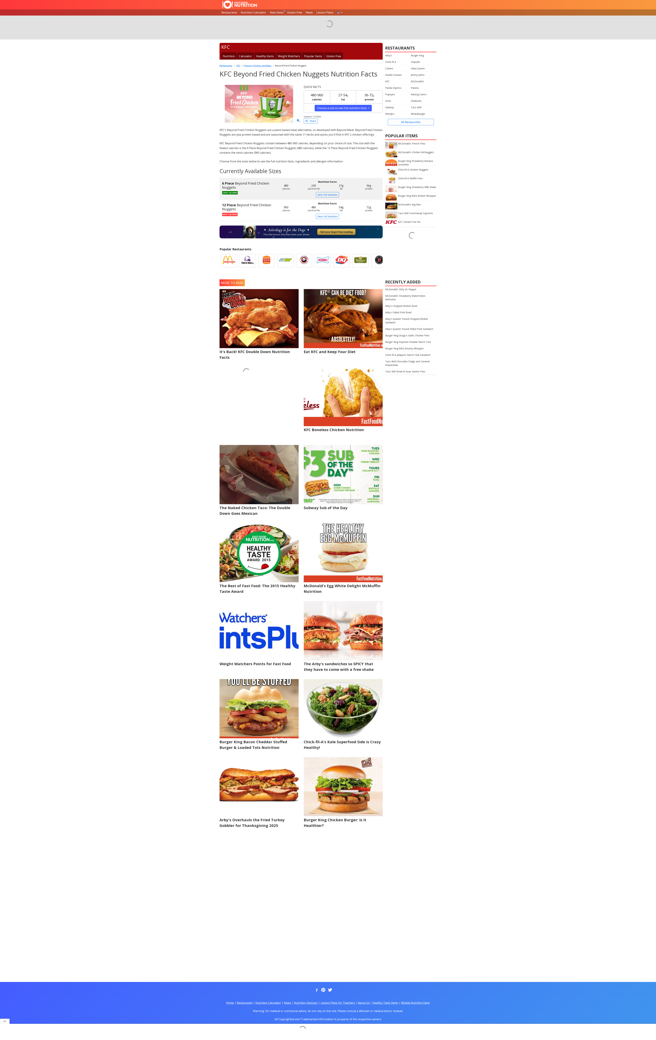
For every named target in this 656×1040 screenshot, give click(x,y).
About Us (364, 1003)
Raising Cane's (419, 94)
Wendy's (389, 113)
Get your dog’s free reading (336, 231)
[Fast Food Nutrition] (240, 5)
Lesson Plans (324, 12)
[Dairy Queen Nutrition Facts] (342, 260)
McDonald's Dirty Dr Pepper (400, 289)
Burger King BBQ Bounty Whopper (404, 348)
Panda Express (393, 87)
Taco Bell (416, 107)
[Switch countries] (339, 12)
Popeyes (390, 94)
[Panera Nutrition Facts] (360, 260)
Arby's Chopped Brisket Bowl (401, 306)
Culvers (389, 68)
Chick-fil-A (390, 62)
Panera (415, 87)
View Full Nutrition (327, 194)
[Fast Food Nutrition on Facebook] (316, 990)
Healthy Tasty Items (385, 1003)
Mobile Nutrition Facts (415, 1003)
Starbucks (416, 100)
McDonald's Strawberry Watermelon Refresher (405, 297)
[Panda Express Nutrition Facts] (304, 260)
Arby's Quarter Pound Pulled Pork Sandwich (409, 329)
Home (230, 1003)
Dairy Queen (418, 68)
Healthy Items (265, 56)
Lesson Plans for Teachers (338, 1003)
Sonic (388, 100)
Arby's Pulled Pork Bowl (398, 312)
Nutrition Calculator (253, 12)
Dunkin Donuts (393, 74)
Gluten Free (294, 12)
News (309, 12)
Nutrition (229, 56)
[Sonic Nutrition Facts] (323, 260)
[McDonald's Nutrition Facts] (229, 260)
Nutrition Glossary (306, 1003)
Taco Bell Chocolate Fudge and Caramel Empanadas (407, 363)
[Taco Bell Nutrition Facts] (248, 260)
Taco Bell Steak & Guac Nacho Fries (405, 371)
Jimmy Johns (418, 74)
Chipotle (415, 62)
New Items (277, 12)
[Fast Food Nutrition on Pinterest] (322, 990)
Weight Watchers (289, 56)
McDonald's (417, 81)
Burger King (417, 55)
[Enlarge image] (298, 120)
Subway (389, 107)
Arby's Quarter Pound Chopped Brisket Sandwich (406, 320)
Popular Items (313, 56)
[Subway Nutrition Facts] (285, 260)
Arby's (388, 55)
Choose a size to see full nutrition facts (342, 108)
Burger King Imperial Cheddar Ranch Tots (408, 342)
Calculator (245, 56)
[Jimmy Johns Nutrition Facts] (379, 260)
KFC (387, 81)
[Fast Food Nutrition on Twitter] (329, 990)
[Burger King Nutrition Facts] (266, 260)
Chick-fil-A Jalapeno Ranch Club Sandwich (407, 355)
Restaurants (229, 12)
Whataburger (418, 113)
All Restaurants (411, 122)
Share (312, 121)
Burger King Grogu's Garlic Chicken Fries (407, 335)
